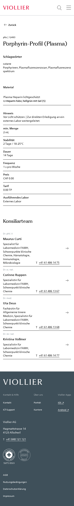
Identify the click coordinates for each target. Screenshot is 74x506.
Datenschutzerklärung (14, 488)
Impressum (8, 495)
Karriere (38, 409)
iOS (59, 402)
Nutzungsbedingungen (15, 481)
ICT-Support (9, 409)
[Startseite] (16, 8)
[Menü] (68, 7)
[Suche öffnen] (59, 8)
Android (62, 409)
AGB (5, 474)
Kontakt (7, 402)
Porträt (37, 402)
